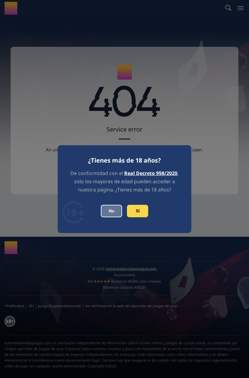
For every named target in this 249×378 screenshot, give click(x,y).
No (111, 210)
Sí (138, 210)
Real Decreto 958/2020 (150, 173)
